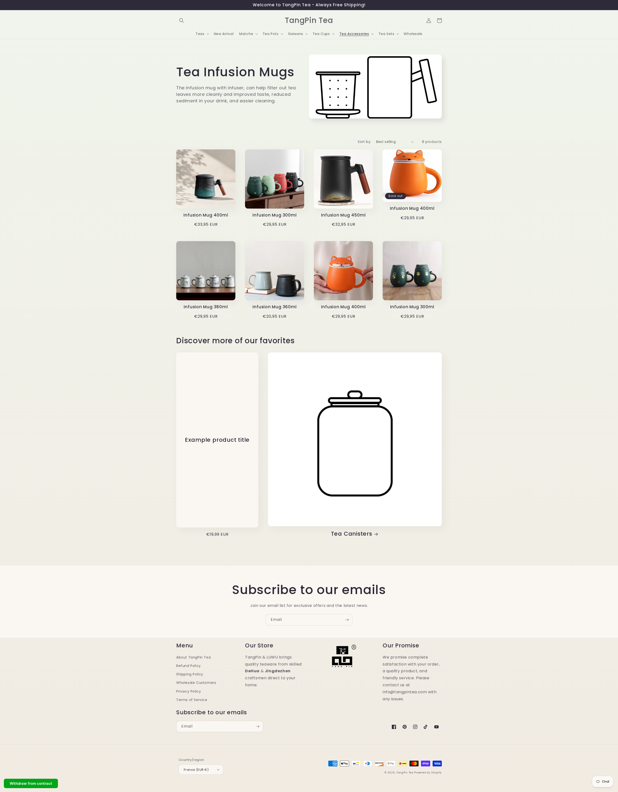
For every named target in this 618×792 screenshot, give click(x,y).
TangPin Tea (405, 772)
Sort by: (364, 141)
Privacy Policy (188, 691)
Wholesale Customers (196, 682)
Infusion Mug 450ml (343, 215)
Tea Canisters (351, 533)
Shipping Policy (189, 674)
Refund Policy (188, 665)
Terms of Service (191, 699)
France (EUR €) (196, 769)
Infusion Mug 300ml (274, 215)
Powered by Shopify (428, 772)
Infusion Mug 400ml (205, 215)
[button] (181, 20)
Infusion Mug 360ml (274, 306)
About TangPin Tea (193, 657)
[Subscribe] (347, 619)
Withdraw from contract (31, 783)
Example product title (217, 439)
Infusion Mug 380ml (206, 306)
